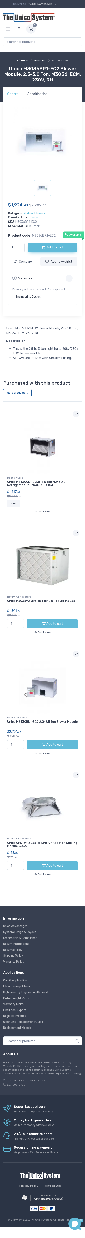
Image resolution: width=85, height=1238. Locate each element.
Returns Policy (12, 950)
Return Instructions (16, 944)
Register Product (14, 1016)
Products (40, 60)
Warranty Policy (13, 961)
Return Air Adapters (19, 596)
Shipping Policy (13, 955)
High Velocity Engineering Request (25, 992)
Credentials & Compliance (20, 938)
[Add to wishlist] (76, 414)
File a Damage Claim (16, 986)
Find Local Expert (14, 1010)
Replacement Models (17, 1028)
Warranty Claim (13, 1004)
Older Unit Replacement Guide (23, 1022)
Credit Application (15, 980)
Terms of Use (52, 1186)
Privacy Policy (28, 1186)
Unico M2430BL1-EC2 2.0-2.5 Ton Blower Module (42, 722)
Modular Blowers (34, 213)
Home (25, 60)
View (14, 503)
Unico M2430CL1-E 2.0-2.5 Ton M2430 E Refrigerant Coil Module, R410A (36, 483)
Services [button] (25, 278)
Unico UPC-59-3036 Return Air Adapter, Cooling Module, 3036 (42, 844)
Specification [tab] (37, 94)
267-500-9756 (16, 1084)
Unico (34, 217)
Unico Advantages (15, 926)
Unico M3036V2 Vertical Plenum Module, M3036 (41, 601)
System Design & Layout (19, 932)
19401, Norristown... (41, 4)
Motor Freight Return (17, 998)
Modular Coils (15, 477)
